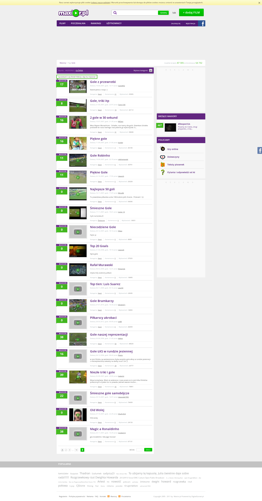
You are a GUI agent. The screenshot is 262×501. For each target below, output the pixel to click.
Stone (103, 486)
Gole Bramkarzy (102, 301)
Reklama (90, 496)
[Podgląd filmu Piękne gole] (78, 143)
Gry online (172, 149)
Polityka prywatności (77, 496)
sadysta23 (108, 473)
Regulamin (63, 496)
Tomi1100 (121, 105)
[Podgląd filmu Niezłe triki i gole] (78, 377)
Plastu (120, 355)
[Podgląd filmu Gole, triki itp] (78, 105)
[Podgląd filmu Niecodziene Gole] (78, 232)
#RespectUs (184, 123)
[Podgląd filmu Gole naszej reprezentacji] (78, 339)
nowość (116, 481)
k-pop (72, 486)
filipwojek (121, 269)
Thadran (85, 473)
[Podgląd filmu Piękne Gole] (78, 177)
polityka (135, 482)
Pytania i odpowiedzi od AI (181, 172)
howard (166, 481)
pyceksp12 (122, 433)
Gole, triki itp (99, 101)
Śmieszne (101, 220)
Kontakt (103, 496)
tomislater (63, 473)
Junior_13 (121, 212)
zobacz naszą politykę (100, 2)
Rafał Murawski (101, 265)
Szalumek (96, 473)
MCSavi (120, 121)
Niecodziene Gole (103, 227)
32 (115, 386)
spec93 (120, 288)
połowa (63, 485)
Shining (90, 486)
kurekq (120, 142)
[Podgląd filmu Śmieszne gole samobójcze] (78, 398)
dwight (155, 481)
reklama (110, 486)
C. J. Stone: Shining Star (174, 478)
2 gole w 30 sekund (104, 118)
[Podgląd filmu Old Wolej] (78, 415)
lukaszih (121, 176)
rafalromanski (123, 159)
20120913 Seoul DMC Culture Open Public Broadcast (142, 477)
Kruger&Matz (131, 485)
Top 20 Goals (99, 246)
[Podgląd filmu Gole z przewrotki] (78, 86)
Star (97, 486)
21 (115, 94)
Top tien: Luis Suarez (105, 284)
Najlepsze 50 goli (102, 189)
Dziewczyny (173, 156)
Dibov (120, 231)
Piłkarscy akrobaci (103, 318)
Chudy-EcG (122, 414)
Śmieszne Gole (101, 208)
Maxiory (114, 496)
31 (115, 132)
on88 (120, 321)
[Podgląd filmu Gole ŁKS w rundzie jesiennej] (78, 356)
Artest (101, 481)
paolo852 (121, 86)
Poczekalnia (126, 496)
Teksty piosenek (175, 164)
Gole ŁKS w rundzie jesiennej (111, 351)
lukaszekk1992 (123, 397)
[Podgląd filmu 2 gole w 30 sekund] (78, 122)
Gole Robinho (100, 155)
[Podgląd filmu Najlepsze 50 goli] (78, 194)
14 (76, 450)
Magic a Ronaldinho (104, 429)
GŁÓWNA (79, 70)
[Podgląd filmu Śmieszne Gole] (78, 213)
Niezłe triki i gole (102, 372)
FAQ (96, 496)
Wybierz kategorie (141, 71)
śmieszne (145, 481)
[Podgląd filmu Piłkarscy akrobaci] (78, 322)
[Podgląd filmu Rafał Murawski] (78, 269)
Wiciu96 (121, 193)
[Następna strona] (82, 450)
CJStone (80, 485)
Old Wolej (97, 410)
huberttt (121, 376)
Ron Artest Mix (121, 474)
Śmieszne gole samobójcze (109, 393)
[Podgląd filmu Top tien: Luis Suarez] (78, 289)
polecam (126, 482)
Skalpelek (74, 473)
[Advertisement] (131, 43)
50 (115, 344)
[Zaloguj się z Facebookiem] (201, 23)
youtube (119, 486)
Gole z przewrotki (103, 82)
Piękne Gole (99, 172)
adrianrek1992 (145, 486)
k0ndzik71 (121, 305)
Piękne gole (98, 139)
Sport (100, 94)
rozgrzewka (179, 481)
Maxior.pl (73, 13)
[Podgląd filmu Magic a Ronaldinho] (78, 434)
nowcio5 (121, 250)
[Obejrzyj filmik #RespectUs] (170, 127)
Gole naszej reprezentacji (109, 334)
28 (115, 366)
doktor (120, 338)
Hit (108, 482)
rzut (190, 481)
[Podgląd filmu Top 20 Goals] (78, 251)
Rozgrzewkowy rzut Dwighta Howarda (94, 477)
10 (115, 110)
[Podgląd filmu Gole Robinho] (78, 160)
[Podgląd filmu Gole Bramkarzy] (78, 305)
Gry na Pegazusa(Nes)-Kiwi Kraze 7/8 (82, 482)
